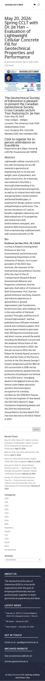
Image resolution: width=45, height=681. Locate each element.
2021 (6, 502)
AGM (6, 524)
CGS (6, 65)
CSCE (7, 539)
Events (11, 65)
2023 (6, 509)
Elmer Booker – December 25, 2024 (20, 627)
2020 (7, 498)
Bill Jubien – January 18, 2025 (17, 621)
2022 (7, 506)
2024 (7, 513)
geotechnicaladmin (14, 62)
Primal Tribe (24, 678)
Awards (7, 531)
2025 (7, 517)
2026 (36, 62)
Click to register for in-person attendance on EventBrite (20, 142)
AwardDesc (9, 528)
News (7, 546)
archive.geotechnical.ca (16, 661)
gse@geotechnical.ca (27, 642)
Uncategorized (10, 550)
